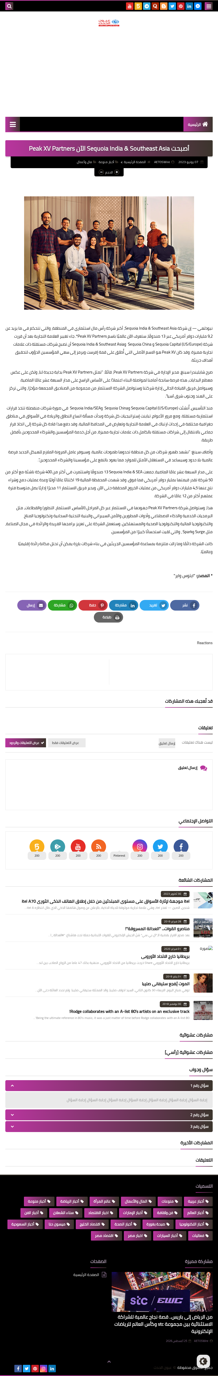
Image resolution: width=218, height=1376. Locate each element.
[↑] (109, 1362)
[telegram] (146, 6)
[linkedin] (189, 6)
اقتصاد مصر (104, 1235)
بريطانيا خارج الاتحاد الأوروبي (165, 956)
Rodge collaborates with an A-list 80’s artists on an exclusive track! (129, 1011)
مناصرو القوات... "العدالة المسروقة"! (157, 928)
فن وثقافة (165, 1212)
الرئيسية (194, 124)
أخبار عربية (196, 1201)
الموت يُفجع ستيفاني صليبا (166, 984)
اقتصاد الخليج (90, 1224)
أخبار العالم (195, 1212)
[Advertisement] (109, 71)
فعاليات (198, 1235)
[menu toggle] (209, 6)
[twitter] (172, 6)
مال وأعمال (84, 162)
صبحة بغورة (155, 1224)
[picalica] (9, 1368)
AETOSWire (201, 1341)
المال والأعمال (136, 1201)
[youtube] (129, 6)
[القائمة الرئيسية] (12, 124)
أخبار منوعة (106, 162)
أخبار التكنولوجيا (191, 1224)
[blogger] (163, 6)
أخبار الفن (31, 1212)
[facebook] (18, 1368)
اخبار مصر (135, 1235)
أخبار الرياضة (69, 1201)
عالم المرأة (102, 1201)
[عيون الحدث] (109, 22)
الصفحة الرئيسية (135, 162)
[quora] (155, 6)
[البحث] (9, 6)
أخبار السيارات (167, 1235)
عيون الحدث (163, 1367)
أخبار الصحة (123, 1224)
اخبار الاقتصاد (98, 1212)
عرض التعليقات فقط (65, 743)
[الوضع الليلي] (203, 1361)
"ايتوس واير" (184, 575)
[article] (60, 672)
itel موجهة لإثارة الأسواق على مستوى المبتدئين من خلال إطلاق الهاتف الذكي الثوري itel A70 (106, 901)
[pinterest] (181, 6)
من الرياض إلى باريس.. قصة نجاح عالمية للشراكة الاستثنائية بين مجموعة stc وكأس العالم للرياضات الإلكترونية (163, 1324)
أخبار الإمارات (133, 1212)
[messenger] (198, 6)
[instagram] (43, 1368)
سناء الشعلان (63, 1212)
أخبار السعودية (22, 1224)
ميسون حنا (57, 1224)
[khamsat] (138, 6)
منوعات (168, 1201)
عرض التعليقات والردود (24, 743)
